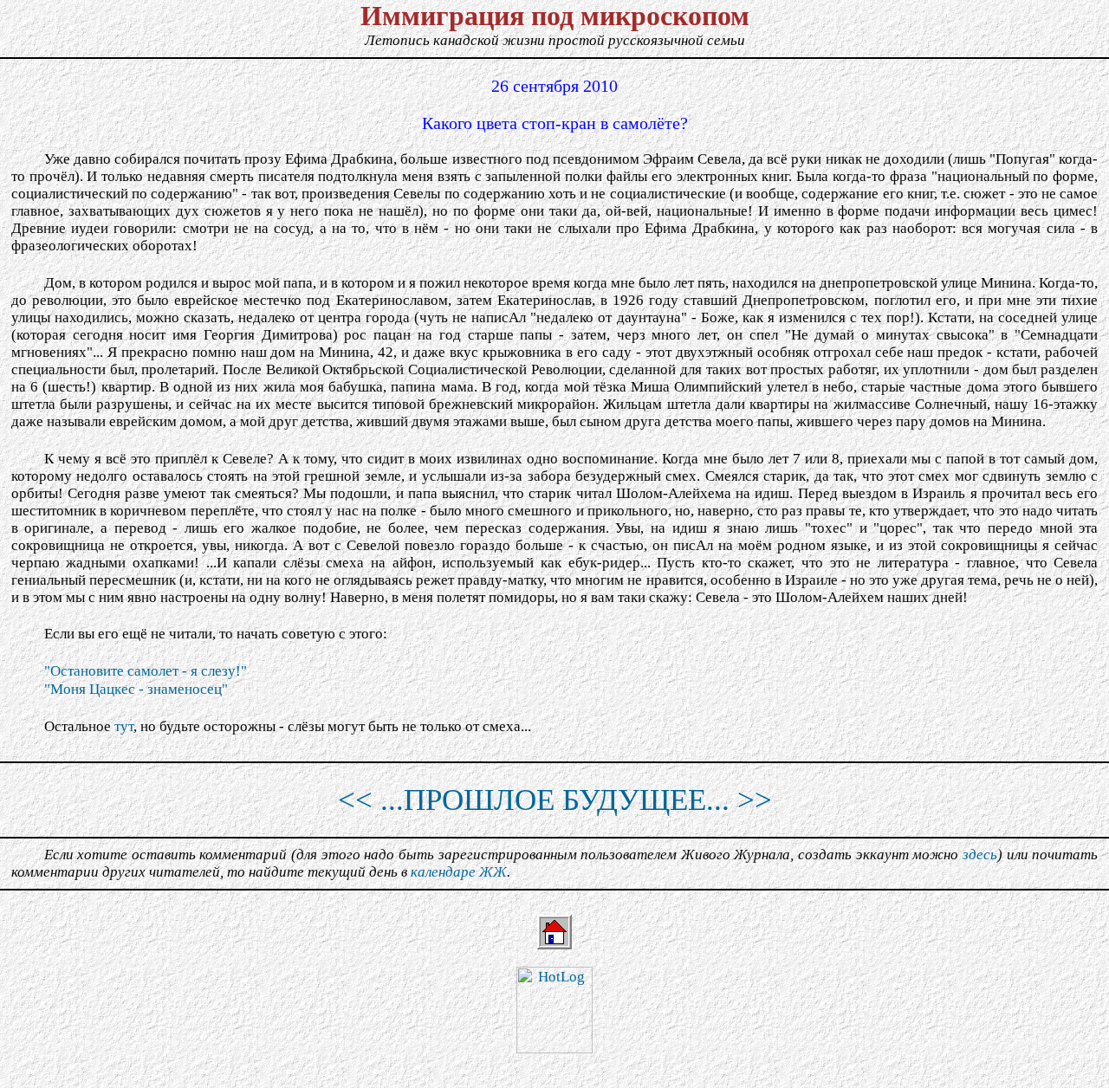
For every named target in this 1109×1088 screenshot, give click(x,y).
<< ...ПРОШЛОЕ (446, 799)
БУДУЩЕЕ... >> (667, 799)
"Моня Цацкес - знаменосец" (136, 689)
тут (123, 726)
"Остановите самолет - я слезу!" (145, 671)
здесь (980, 854)
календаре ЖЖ (459, 872)
